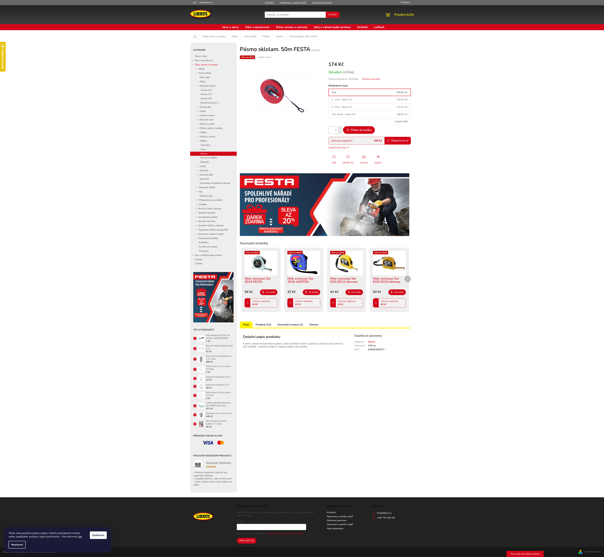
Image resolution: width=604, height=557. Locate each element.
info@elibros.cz (384, 513)
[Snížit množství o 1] (339, 132)
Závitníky (204, 170)
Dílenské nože (206, 119)
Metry (203, 149)
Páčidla (203, 132)
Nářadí (201, 68)
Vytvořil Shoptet (593, 551)
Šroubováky (205, 107)
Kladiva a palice (207, 115)
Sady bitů (204, 178)
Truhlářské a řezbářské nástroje (215, 183)
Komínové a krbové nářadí (210, 234)
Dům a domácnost (204, 60)
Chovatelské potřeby (208, 238)
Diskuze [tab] (313, 324)
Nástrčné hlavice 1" (209, 102)
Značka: (264, 57)
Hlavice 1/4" (206, 90)
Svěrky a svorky (207, 136)
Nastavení (17, 544)
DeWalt (198, 259)
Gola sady (204, 77)
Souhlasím (98, 535)
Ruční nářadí (205, 73)
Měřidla (203, 140)
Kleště (203, 111)
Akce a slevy (201, 56)
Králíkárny (204, 242)
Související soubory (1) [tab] (290, 324)
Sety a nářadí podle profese (208, 255)
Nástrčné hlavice (208, 85)
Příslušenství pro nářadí (210, 200)
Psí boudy (204, 250)
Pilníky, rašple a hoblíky (211, 128)
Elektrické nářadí (207, 187)
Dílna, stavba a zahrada (206, 64)
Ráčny (202, 81)
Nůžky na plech (207, 123)
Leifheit (198, 263)
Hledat (332, 14)
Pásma (203, 153)
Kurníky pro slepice (208, 246)
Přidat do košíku (361, 130)
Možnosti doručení (371, 79)
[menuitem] (230, 27)
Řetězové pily (206, 195)
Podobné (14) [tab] (263, 324)
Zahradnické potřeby (208, 217)
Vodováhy (205, 145)
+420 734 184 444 (386, 517)
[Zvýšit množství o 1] (339, 128)
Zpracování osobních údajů (340, 524)
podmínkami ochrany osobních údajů (285, 533)
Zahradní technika (206, 212)
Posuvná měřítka (208, 157)
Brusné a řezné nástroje (209, 208)
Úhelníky (204, 161)
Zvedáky (203, 204)
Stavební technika (206, 221)
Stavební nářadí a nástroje (210, 225)
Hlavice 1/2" (206, 94)
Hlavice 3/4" (206, 98)
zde (80, 536)
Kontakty (269, 2)
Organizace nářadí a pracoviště (213, 229)
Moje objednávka (335, 528)
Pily (200, 191)
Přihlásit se (246, 540)
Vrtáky (203, 166)
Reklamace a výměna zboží (293, 2)
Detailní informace (337, 147)
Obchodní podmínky (322, 2)
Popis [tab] (246, 324)
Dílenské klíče (206, 174)
